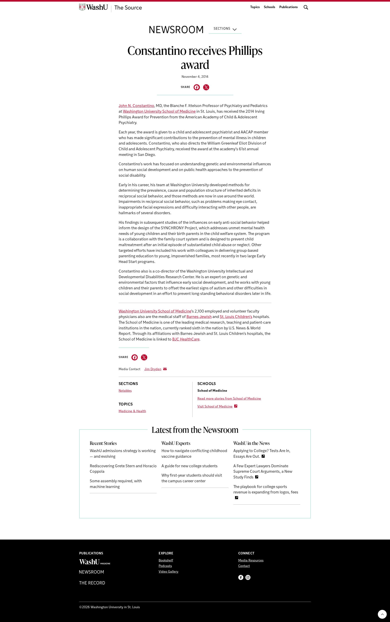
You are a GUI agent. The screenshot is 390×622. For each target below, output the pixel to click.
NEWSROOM (176, 31)
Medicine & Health (132, 411)
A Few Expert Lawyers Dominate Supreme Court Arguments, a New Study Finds (262, 471)
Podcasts (165, 566)
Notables (125, 391)
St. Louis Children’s (236, 317)
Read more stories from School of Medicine (229, 398)
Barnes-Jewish (199, 317)
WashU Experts (175, 443)
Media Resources (250, 560)
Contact (244, 566)
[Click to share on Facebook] (197, 87)
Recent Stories (103, 443)
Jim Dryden (152, 369)
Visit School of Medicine (215, 406)
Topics (255, 7)
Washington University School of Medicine (159, 112)
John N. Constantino (136, 106)
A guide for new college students (189, 466)
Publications (288, 7)
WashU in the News (251, 443)
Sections (222, 28)
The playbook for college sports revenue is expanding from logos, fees (265, 490)
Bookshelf (166, 560)
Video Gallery (168, 571)
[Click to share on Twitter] (206, 87)
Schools (269, 7)
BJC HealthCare (185, 340)
